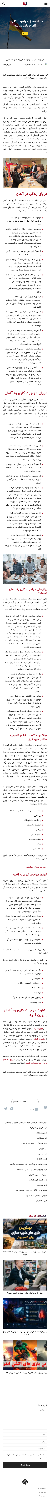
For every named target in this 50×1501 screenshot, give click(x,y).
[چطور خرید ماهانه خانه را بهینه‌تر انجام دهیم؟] (25, 1275)
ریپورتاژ (25, 33)
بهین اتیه (38, 1028)
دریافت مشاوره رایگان (36, 866)
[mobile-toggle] (46, 3)
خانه (45, 60)
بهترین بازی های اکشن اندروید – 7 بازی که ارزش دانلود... (25, 1373)
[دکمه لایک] (45, 1107)
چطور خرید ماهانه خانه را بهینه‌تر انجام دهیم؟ (25, 1293)
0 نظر (32, 1109)
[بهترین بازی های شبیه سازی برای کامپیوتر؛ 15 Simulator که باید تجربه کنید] (25, 1234)
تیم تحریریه (27, 65)
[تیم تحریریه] (45, 65)
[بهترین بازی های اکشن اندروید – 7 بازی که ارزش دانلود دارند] (25, 1355)
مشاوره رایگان (39, 1039)
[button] (3, 3)
